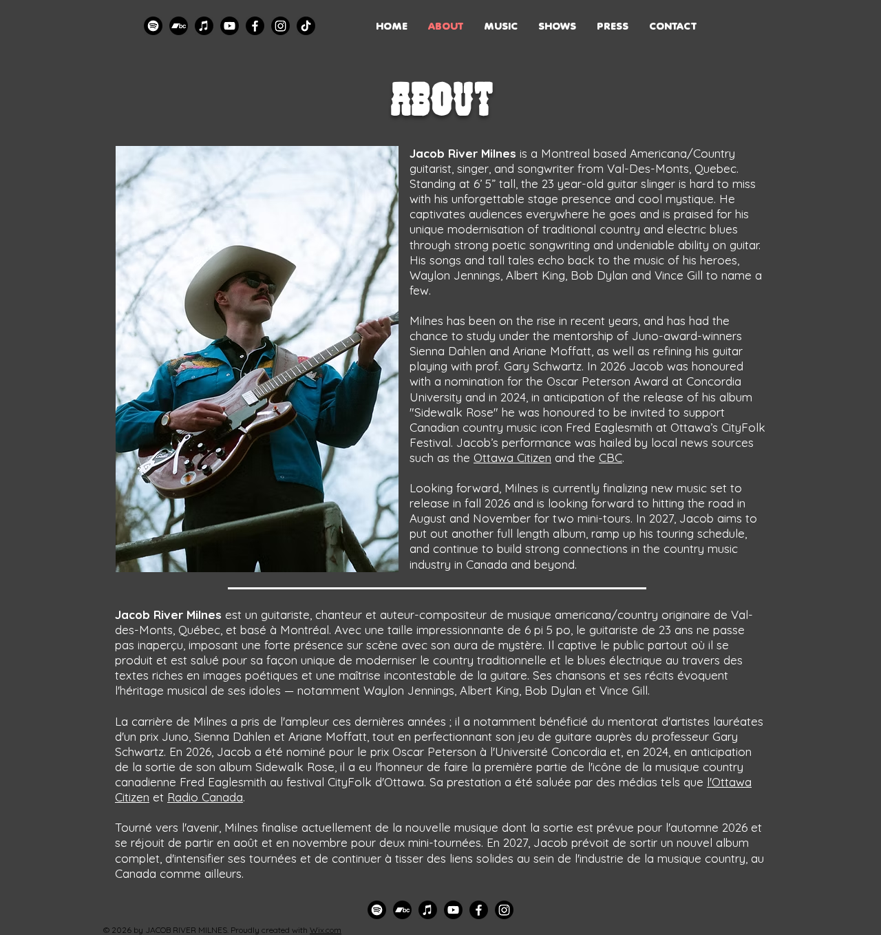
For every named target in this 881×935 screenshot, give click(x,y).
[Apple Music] (204, 26)
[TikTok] (306, 26)
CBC (610, 457)
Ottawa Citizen (512, 457)
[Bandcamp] (178, 26)
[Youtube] (229, 26)
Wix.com (325, 930)
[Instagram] (280, 26)
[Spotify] (153, 26)
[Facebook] (255, 26)
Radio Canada (205, 797)
